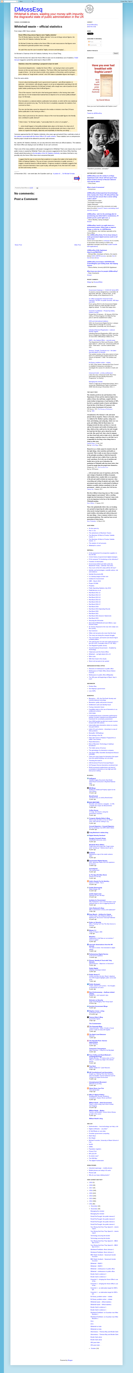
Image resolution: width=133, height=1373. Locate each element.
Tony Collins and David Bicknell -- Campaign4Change (100, 1055)
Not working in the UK (95, 735)
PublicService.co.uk (95, 590)
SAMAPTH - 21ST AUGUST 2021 (98, 995)
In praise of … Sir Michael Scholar (64, 173)
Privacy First (92, 1151)
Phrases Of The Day (95, 876)
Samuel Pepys (91, 443)
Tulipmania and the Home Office (99, 652)
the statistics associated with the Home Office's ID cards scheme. (35, 136)
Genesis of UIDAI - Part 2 (96, 883)
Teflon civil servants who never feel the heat (102, 633)
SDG (93, 411)
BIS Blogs (92, 788)
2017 (91, 1188)
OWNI (91, 1146)
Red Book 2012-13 (94, 595)
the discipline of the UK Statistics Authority (46, 153)
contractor (106, 240)
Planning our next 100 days (97, 895)
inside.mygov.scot (95, 894)
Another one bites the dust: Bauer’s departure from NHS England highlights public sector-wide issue (102, 977)
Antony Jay (90, 489)
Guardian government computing (99, 1133)
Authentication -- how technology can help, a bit (103, 1126)
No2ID (91, 1144)
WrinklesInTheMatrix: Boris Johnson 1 (102, 1249)
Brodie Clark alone (96, 1337)
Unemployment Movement (98, 1082)
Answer (89, 221)
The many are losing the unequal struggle (102, 635)
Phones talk (92, 1172)
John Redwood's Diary (96, 908)
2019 (91, 1182)
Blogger (70, 1360)
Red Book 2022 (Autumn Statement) (100, 616)
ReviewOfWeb (98, 282)
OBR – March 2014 (95, 581)
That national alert (94, 1090)
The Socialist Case (103, 467)
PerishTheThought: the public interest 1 (103, 1221)
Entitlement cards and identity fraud (100, 704)
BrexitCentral (93, 796)
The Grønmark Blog (95, 1026)
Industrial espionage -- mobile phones (100, 1168)
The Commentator (95, 1023)
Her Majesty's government (97, 688)
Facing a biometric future (96, 707)
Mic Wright (92, 1138)
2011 (91, 1204)
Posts (91, 41)
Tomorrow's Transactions (97, 1048)
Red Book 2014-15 (94, 599)
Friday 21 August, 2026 (95, 932)
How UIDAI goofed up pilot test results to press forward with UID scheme (103, 722)
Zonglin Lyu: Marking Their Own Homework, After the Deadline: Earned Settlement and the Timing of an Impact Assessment (102, 1075)
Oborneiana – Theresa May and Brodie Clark (104, 1331)
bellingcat (92, 778)
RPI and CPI (92, 1153)
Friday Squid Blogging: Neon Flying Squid (101, 1001)
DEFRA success (101, 256)
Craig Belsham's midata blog (98, 832)
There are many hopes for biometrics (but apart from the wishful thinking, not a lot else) (103, 757)
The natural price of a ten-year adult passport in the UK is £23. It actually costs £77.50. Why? (103, 642)
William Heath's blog (96, 1118)
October (93, 1348)
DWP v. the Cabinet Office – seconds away (102, 340)
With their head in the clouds (97, 659)
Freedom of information (96, 561)
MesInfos (92, 936)
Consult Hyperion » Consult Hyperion (101, 826)
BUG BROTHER (94, 802)
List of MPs (92, 691)
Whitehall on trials (96, 1326)
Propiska (91, 585)
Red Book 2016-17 (94, 604)
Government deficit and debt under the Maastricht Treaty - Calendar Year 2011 (101, 564)
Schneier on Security (96, 1000)
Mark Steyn (92, 1136)
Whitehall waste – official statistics (101, 1302)
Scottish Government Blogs (98, 1006)
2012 (91, 1201)
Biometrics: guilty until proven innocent (101, 702)
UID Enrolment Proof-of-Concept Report (101, 763)
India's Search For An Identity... (99, 881)
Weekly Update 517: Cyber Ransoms (99, 1067)
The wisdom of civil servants (97, 543)
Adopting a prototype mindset (97, 970)
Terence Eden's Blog (96, 1017)
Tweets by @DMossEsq (94, 113)
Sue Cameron (93, 631)
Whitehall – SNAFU (96, 1263)
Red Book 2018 (93, 606)
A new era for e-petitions (96, 955)
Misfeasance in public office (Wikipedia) (101, 675)
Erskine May (92, 686)
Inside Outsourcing (95, 887)
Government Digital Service (98, 860)
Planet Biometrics (94, 741)
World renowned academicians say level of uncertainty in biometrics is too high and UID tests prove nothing (102, 769)
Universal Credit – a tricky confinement (101, 373)
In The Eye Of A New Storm (98, 875)
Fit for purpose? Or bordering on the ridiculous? (103, 559)
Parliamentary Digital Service (98, 954)
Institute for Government (96, 578)
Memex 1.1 (92, 930)
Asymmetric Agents (94, 1019)
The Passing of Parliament (105, 409)
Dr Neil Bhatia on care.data (97, 1131)
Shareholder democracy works (97, 840)
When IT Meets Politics (96, 1094)
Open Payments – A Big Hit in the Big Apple (101, 1050)
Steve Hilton (90, 503)
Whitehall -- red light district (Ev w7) (100, 654)
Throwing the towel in (95, 760)
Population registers (95, 1149)
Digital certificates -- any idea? (98, 1129)
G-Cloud (92, 852)
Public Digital (93, 968)
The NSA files (93, 1158)
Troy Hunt (92, 1066)
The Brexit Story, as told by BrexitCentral (100, 797)
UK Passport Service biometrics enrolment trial (103, 765)
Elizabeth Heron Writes (96, 844)
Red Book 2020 (93, 611)
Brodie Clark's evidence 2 (98, 1274)
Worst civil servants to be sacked (99, 661)
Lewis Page (95, 445)
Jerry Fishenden (91, 521)
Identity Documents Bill (96, 574)
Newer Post (18, 245)
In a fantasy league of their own (98, 576)
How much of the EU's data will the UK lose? (102, 568)
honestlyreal (93, 868)
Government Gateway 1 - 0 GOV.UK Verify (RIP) (104, 290)
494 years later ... (96, 1342)
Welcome (91, 1036)
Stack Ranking (93, 1044)
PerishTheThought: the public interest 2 (103, 1216)
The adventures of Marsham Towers (100, 533)
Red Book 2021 (93, 613)
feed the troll (91, 26)
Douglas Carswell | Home (97, 838)
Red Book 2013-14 (94, 597)
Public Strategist (94, 984)
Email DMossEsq (92, 24)
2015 (91, 1193)
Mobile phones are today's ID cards (100, 1170)
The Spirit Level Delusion (97, 1034)
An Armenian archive (95, 1012)
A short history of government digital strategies (103, 557)
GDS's (94, 256)
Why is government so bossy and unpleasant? (102, 909)
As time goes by (94, 528)
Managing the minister (96, 381)
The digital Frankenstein (96, 1160)
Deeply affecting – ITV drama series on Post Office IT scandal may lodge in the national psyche (101, 1059)
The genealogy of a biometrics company (101, 750)
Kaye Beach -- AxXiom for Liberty (100, 914)
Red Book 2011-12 (94, 592)
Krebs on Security (95, 922)
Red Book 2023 (93, 618)
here (113, 256)
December (94, 1206)
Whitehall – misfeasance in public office (103, 1269)
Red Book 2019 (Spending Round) (99, 609)
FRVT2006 (92, 713)
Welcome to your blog (95, 1083)
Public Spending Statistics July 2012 (100, 588)
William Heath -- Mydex (96, 1110)
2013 (91, 1198)
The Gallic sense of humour (97, 748)
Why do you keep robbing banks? (99, 1175)
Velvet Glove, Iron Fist (96, 1088)
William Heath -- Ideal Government (100, 1102)
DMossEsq (28, 9)
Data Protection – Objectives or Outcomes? (101, 963)
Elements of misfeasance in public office (101, 668)
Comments (93, 45)
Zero (92, 1321)
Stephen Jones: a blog (96, 1011)
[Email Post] (37, 188)
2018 (91, 1185)
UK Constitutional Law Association (100, 1072)
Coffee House (93, 810)
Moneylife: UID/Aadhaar (96, 733)
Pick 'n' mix (92, 530)
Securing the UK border (96, 620)
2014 (91, 1196)
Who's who (92, 656)
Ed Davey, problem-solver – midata (100, 362)
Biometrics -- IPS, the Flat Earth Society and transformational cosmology (102, 699)
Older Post (77, 245)
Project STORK (93, 583)
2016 (91, 1190)
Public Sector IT (94, 974)
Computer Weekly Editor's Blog (99, 818)
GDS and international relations (98, 321)
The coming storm (94, 870)
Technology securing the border (100, 1235)
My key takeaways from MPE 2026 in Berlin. (101, 828)
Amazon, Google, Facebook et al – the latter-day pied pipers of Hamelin (103, 351)
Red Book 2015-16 (94, 602)
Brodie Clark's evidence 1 (98, 1307)
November (94, 1209)
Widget (89, 282)
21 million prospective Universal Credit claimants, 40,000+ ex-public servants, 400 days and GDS (104, 300)
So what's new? (94, 1156)
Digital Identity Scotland (97, 835)
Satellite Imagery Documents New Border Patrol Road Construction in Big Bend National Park (102, 781)
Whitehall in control (95, 545)
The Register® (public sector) (98, 645)
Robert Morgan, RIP (94, 889)
